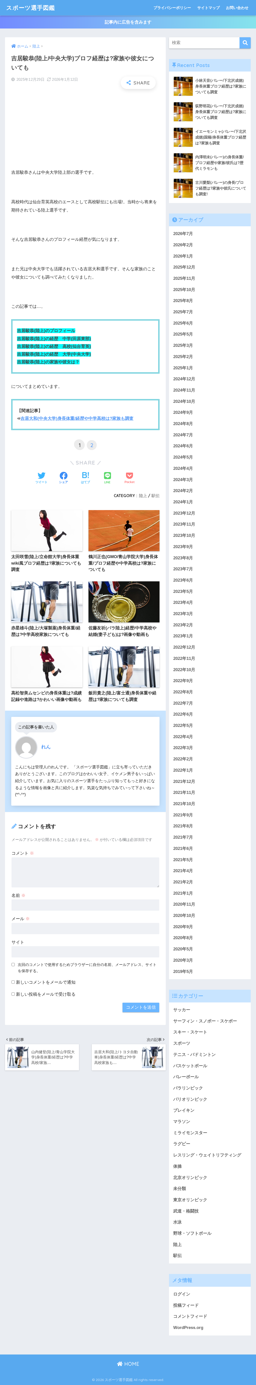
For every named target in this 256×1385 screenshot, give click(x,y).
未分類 (179, 1188)
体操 (177, 1166)
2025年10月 (184, 289)
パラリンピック (188, 1088)
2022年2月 (183, 759)
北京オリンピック (190, 1177)
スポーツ (181, 1043)
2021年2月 (183, 882)
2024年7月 (183, 435)
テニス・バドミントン (194, 1054)
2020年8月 (183, 937)
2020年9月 (183, 926)
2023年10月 (184, 535)
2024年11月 (184, 390)
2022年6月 (183, 714)
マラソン (181, 1121)
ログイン (181, 1294)
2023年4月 (183, 602)
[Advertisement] (85, 129)
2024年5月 (183, 457)
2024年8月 (183, 423)
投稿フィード (186, 1305)
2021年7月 (183, 837)
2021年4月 (183, 870)
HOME (131, 1364)
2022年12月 (184, 647)
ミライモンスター (190, 1132)
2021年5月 (183, 859)
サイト (18, 942)
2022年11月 (184, 658)
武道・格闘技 (186, 1211)
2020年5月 (183, 949)
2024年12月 (184, 379)
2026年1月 (183, 256)
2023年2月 (183, 625)
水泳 (177, 1222)
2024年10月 (184, 401)
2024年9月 (183, 412)
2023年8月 (183, 558)
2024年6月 (183, 446)
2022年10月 (184, 669)
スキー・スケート (190, 1032)
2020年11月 (184, 904)
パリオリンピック (190, 1099)
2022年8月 (183, 692)
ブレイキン (183, 1110)
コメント (23, 853)
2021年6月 (183, 848)
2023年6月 (183, 580)
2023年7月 (183, 569)
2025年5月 (183, 334)
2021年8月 (183, 826)
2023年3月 (183, 613)
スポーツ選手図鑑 (30, 7)
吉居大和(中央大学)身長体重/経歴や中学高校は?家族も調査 (77, 418)
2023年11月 (184, 524)
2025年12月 (184, 267)
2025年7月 (183, 312)
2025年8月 (183, 300)
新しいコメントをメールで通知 (46, 982)
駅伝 (156, 495)
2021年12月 (184, 781)
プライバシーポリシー (172, 8)
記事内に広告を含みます (128, 22)
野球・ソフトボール (192, 1233)
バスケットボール (190, 1065)
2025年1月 (183, 368)
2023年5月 (183, 591)
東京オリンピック (190, 1199)
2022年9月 (183, 680)
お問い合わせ (237, 8)
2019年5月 (183, 971)
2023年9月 (183, 546)
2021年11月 (184, 792)
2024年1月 (183, 502)
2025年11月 (184, 278)
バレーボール (186, 1076)
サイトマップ (208, 8)
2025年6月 (183, 323)
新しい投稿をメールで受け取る (46, 994)
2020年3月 (183, 960)
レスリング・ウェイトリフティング (207, 1155)
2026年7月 (183, 233)
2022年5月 (183, 725)
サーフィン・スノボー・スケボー (205, 1021)
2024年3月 (183, 479)
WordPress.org (188, 1327)
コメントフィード (190, 1316)
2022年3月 (183, 747)
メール (21, 918)
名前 (19, 895)
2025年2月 (183, 356)
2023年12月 (184, 513)
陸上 (143, 495)
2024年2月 (183, 490)
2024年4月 (183, 468)
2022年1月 (183, 770)
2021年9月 (183, 815)
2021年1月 (183, 893)
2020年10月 (184, 915)
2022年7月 (183, 703)
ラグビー (181, 1143)
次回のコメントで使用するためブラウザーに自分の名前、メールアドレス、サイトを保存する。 (87, 967)
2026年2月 (183, 245)
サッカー (181, 1009)
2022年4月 (183, 736)
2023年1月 (183, 636)
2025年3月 (183, 345)
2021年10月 (184, 803)
